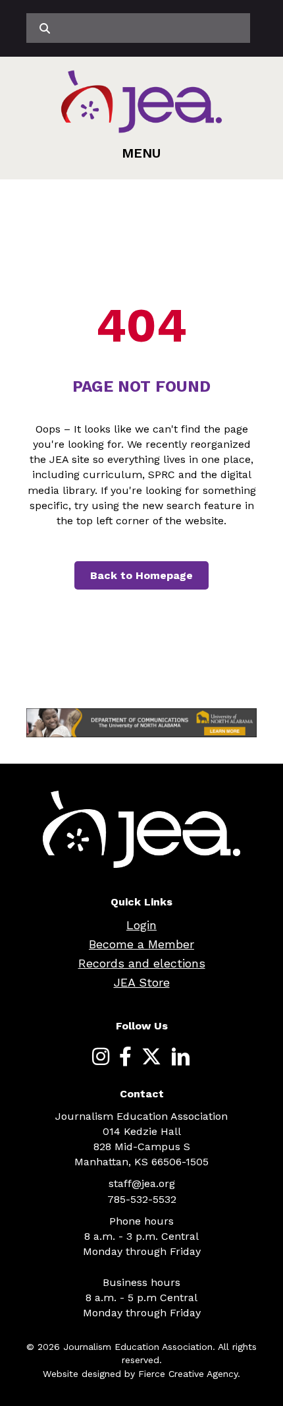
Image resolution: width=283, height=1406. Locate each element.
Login (141, 925)
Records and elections (141, 963)
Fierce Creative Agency (188, 1373)
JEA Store (142, 982)
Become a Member (141, 944)
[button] (141, 153)
